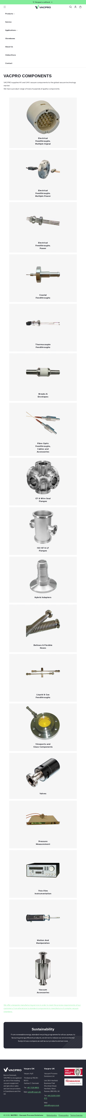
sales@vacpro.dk (34, 1092)
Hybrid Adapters (43, 597)
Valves (43, 794)
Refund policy (52, 1115)
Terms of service (76, 1115)
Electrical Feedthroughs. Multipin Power (43, 193)
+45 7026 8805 (33, 1088)
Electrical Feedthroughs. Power (43, 245)
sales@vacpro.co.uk (51, 1105)
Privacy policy (64, 1115)
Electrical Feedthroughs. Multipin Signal (43, 141)
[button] (4, 6)
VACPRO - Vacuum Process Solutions (27, 1115)
